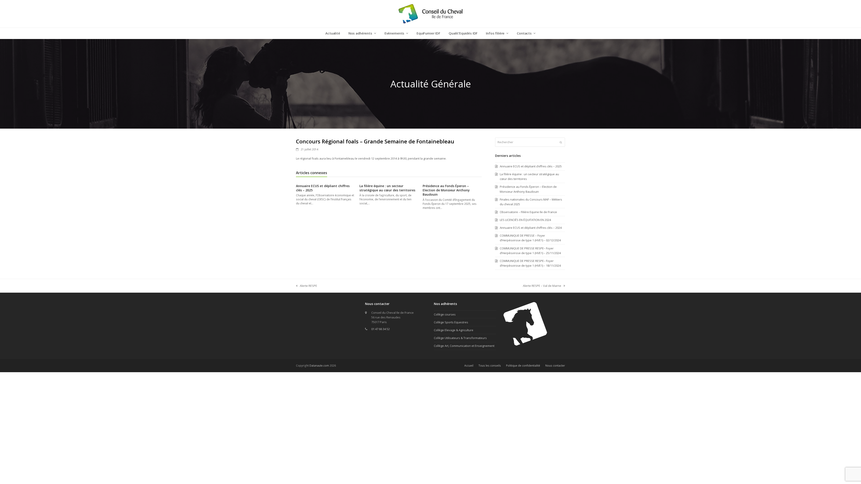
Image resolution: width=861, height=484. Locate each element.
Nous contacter (555, 365)
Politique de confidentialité (523, 365)
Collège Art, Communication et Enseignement (464, 346)
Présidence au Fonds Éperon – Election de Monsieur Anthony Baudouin (446, 190)
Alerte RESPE (306, 286)
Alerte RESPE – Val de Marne (542, 286)
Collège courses (445, 314)
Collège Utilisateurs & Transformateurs (460, 338)
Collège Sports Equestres (451, 322)
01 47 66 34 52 (380, 329)
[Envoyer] (561, 142)
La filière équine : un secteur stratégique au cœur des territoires (387, 188)
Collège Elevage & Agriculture (453, 330)
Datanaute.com (319, 365)
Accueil (468, 365)
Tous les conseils (489, 365)
